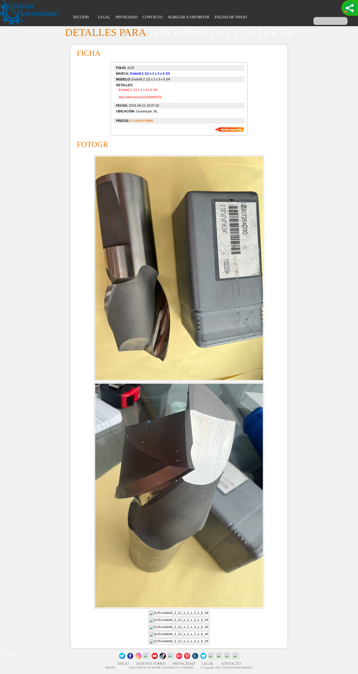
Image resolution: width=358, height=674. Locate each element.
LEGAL (104, 17)
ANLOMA (122, 667)
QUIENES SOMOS (151, 664)
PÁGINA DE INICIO (231, 17)
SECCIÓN (81, 17)
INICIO (123, 664)
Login (8, 653)
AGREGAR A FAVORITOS (188, 17)
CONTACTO (152, 17)
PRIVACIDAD (127, 17)
